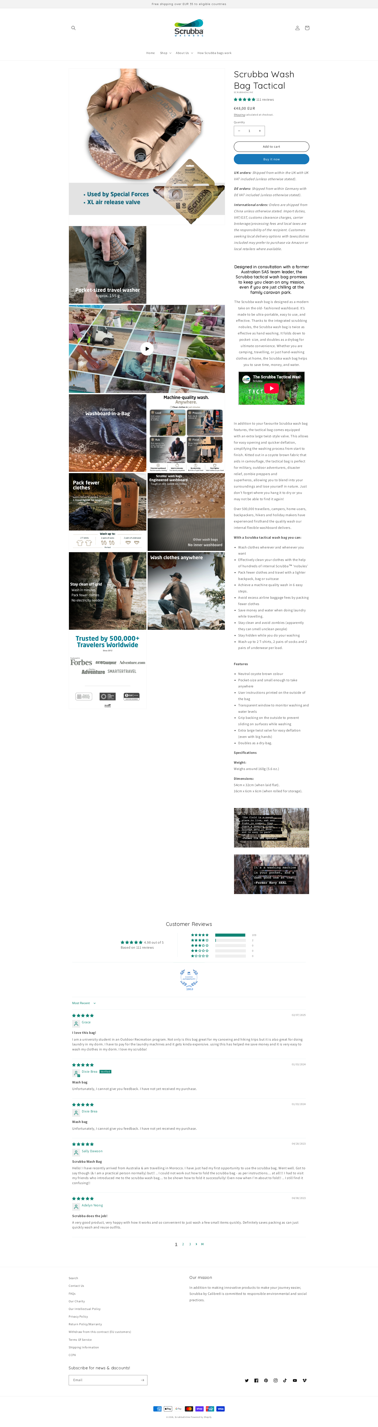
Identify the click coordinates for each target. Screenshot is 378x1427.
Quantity (239, 122)
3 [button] (190, 1244)
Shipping (239, 114)
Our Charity (77, 1301)
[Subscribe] (142, 1380)
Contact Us (76, 1286)
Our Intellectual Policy (85, 1309)
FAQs (72, 1294)
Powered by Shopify (201, 1417)
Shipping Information (84, 1347)
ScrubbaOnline (182, 1417)
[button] (73, 28)
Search (73, 1278)
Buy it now (271, 159)
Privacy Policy (78, 1316)
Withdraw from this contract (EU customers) (100, 1332)
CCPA (72, 1355)
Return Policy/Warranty (85, 1324)
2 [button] (183, 1244)
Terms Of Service (80, 1340)
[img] (83, 1015)
